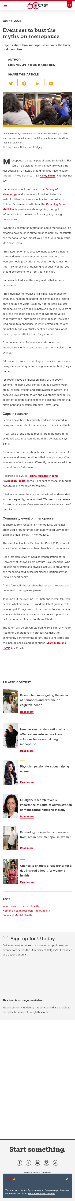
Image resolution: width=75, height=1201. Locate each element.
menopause (9, 906)
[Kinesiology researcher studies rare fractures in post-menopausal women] (10, 838)
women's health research (17, 911)
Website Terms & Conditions (41, 1193)
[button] (13, 82)
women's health (29, 906)
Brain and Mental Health (17, 915)
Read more (27, 712)
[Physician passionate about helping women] (10, 772)
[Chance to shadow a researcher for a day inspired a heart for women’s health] (10, 871)
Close (67, 1181)
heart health (42, 911)
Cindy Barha (47, 176)
